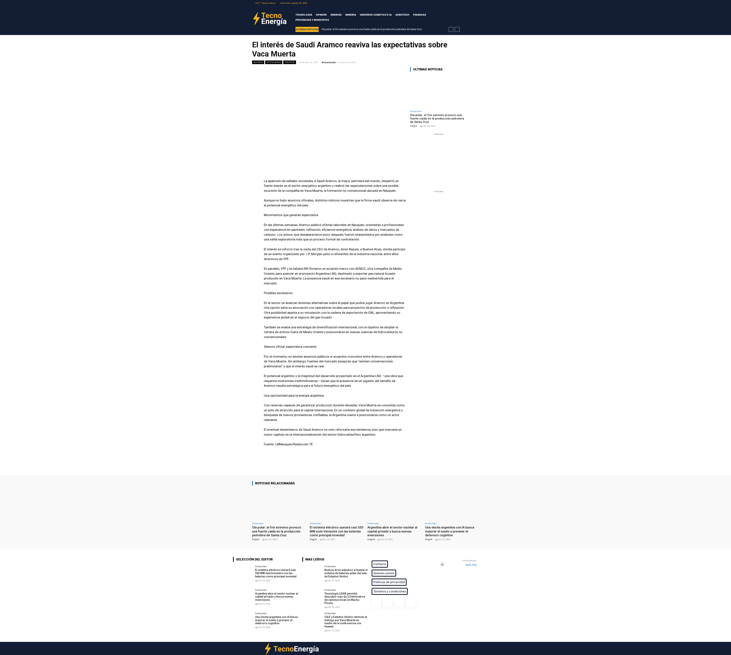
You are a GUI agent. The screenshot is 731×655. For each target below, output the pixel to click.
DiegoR (413, 125)
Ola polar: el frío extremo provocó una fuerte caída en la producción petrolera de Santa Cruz (372, 29)
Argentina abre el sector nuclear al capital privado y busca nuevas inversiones (392, 531)
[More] (395, 464)
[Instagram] (466, 3)
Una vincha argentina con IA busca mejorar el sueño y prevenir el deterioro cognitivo (449, 531)
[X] (471, 3)
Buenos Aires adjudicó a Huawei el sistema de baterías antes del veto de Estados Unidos (346, 573)
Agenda (258, 62)
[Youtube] (476, 3)
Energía (289, 62)
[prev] (451, 29)
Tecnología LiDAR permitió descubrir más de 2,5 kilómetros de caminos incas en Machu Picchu (344, 598)
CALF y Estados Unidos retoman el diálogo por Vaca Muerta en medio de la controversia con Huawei (345, 621)
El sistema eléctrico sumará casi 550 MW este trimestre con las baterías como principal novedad (336, 531)
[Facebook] (462, 3)
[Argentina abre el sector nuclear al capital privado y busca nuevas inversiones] (394, 504)
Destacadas (274, 62)
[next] (457, 29)
